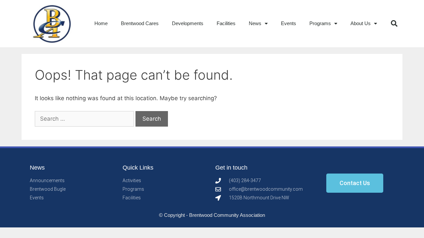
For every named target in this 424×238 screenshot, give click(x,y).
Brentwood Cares (140, 23)
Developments (187, 23)
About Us (360, 23)
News (255, 23)
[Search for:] (85, 118)
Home (101, 23)
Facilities (226, 23)
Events (288, 23)
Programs (320, 23)
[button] (394, 23)
